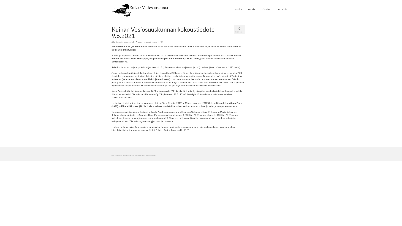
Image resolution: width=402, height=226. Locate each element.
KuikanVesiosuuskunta (124, 42)
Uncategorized (151, 42)
